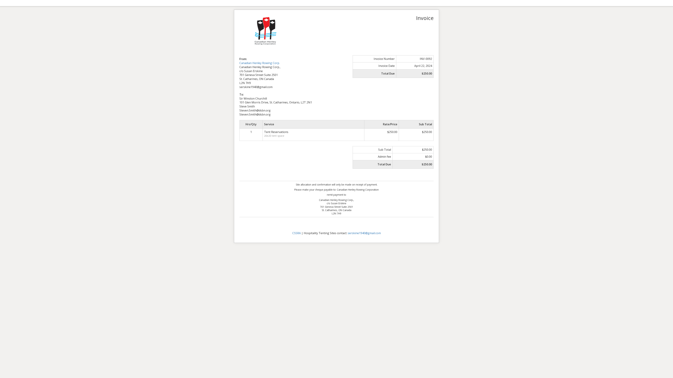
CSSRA (296, 233)
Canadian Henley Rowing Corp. (259, 63)
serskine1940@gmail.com (364, 233)
